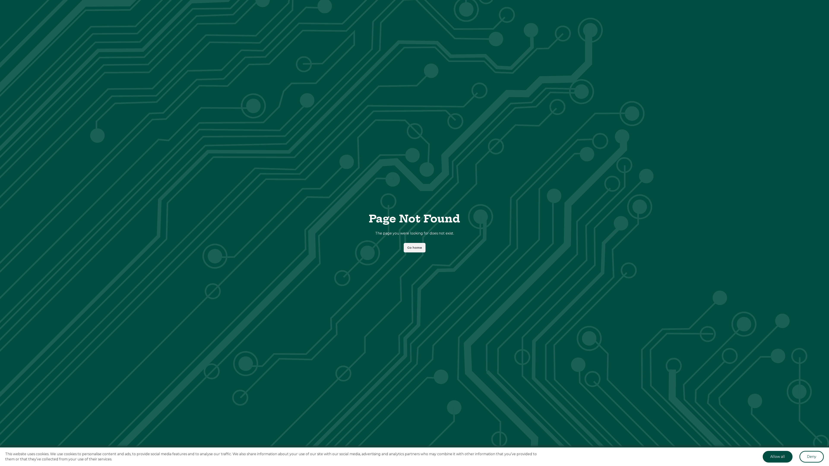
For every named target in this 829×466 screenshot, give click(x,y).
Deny (811, 457)
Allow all (777, 457)
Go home (414, 248)
